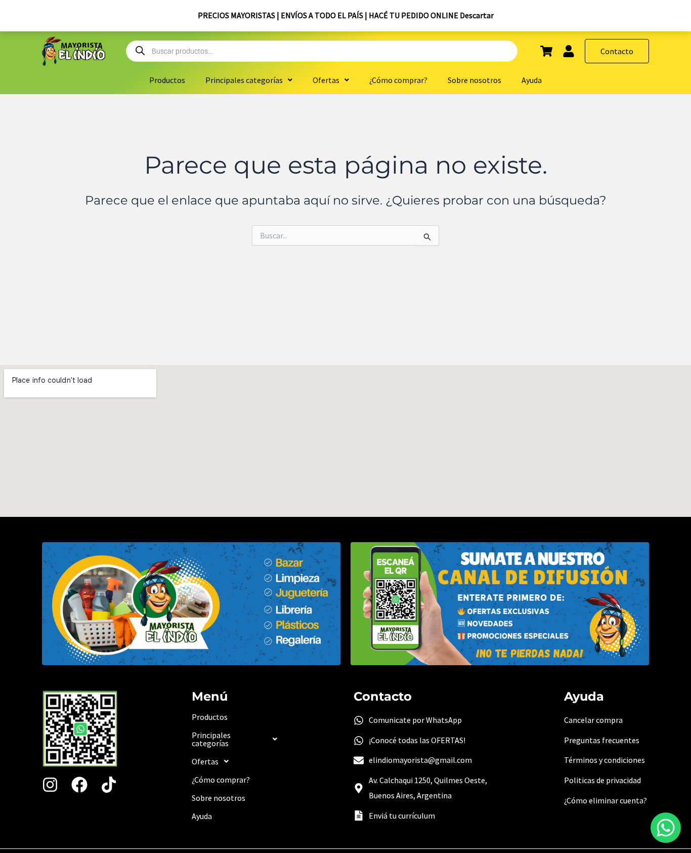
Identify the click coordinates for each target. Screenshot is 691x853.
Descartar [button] (477, 15)
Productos (167, 80)
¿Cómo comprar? (398, 80)
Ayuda (532, 80)
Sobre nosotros (474, 80)
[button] (248, 80)
